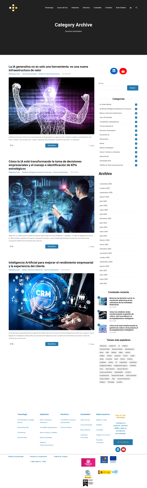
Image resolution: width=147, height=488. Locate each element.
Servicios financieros (124, 379)
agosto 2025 (104, 197)
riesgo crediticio (104, 379)
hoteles (111, 362)
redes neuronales (131, 375)
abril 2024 (103, 236)
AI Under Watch (105, 104)
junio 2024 (103, 227)
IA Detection (22, 432)
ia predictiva (133, 362)
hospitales (103, 362)
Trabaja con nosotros (103, 435)
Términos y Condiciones (38, 456)
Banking (114, 352)
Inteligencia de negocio (120, 365)
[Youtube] (123, 449)
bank (107, 352)
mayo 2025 (104, 210)
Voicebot (119, 382)
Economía (109, 359)
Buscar (101, 83)
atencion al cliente (117, 349)
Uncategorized (105, 161)
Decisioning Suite (23, 427)
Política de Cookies (61, 456)
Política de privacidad (15, 456)
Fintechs (129, 359)
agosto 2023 (104, 266)
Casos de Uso (85, 420)
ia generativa (123, 362)
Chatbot (102, 355)
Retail (102, 143)
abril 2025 (103, 214)
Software (102, 382)
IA (116, 362)
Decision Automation (29, 74)
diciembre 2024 (105, 218)
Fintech (122, 359)
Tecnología (111, 382)
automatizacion (129, 349)
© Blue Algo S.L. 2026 (38, 461)
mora (101, 369)
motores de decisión (106, 372)
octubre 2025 (105, 188)
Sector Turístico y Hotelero (110, 152)
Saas (113, 379)
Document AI (104, 135)
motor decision (110, 369)
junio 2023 (103, 275)
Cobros (125, 355)
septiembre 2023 (106, 262)
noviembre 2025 (106, 184)
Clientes (109, 355)
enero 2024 (104, 244)
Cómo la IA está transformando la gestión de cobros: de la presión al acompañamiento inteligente (124, 328)
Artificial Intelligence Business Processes (37, 172)
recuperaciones (104, 375)
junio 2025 (103, 205)
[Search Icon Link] (137, 8)
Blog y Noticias (85, 430)
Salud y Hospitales (107, 148)
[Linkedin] (117, 449)
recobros (128, 372)
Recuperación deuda (117, 375)
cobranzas (117, 355)
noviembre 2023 (106, 253)
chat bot (127, 352)
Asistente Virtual (104, 349)
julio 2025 (103, 201)
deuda (101, 359)
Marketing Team (14, 74)
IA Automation (22, 437)
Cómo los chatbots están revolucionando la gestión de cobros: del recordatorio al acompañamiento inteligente (122, 315)
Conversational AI (106, 126)
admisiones (103, 346)
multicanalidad (119, 372)
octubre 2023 (105, 257)
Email (116, 359)
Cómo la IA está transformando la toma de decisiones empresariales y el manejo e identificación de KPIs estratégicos (45, 165)
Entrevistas (104, 139)
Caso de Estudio (106, 117)
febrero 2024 (104, 240)
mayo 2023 (104, 279)
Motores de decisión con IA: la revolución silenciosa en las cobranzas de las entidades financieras (122, 301)
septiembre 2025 (106, 193)
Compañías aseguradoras (109, 122)
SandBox (99, 425)
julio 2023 (103, 270)
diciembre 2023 (105, 249)
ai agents (124, 346)
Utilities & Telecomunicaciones (49, 74)
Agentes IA (112, 346)
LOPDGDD (133, 365)
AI (119, 346)
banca (101, 352)
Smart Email (104, 156)
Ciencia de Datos (66, 427)
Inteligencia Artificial (105, 365)
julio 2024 (103, 223)
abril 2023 (103, 283)
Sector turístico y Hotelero (48, 432)
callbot (121, 352)
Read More (52, 145)
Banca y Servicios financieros (32, 270)
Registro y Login (101, 420)
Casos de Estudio (86, 425)
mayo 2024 (104, 232)
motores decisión (122, 369)
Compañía (99, 430)
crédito (132, 355)
